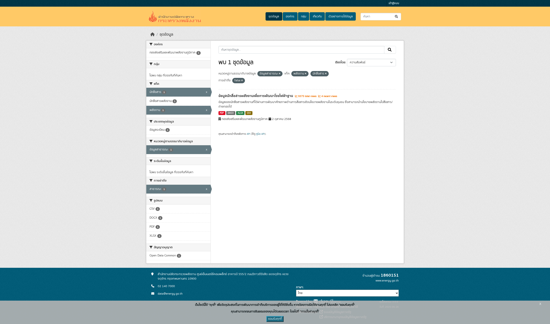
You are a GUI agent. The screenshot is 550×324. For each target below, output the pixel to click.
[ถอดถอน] (279, 74)
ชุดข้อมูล (274, 16)
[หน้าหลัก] (152, 34)
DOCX (231, 113)
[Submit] (396, 16)
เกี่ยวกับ (317, 16)
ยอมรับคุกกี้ (275, 319)
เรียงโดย (340, 62)
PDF (222, 113)
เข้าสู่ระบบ (394, 3)
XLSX (240, 113)
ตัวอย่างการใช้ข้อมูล (340, 16)
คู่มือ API (260, 134)
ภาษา (299, 287)
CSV (249, 113)
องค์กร (290, 16)
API (248, 134)
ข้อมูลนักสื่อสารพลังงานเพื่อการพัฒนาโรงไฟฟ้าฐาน (256, 96)
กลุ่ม (303, 16)
